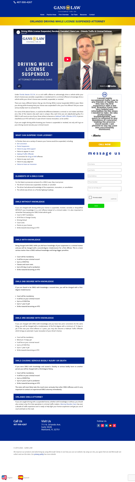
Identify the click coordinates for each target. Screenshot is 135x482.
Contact (92, 15)
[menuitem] (7, 477)
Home (42, 15)
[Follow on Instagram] (102, 425)
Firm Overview (64, 15)
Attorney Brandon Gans (68, 404)
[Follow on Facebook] (98, 425)
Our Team (74, 15)
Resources (83, 15)
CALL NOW (105, 144)
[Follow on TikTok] (114, 425)
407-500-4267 (24, 2)
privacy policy (39, 454)
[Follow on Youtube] (110, 425)
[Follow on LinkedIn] (106, 425)
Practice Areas (51, 15)
